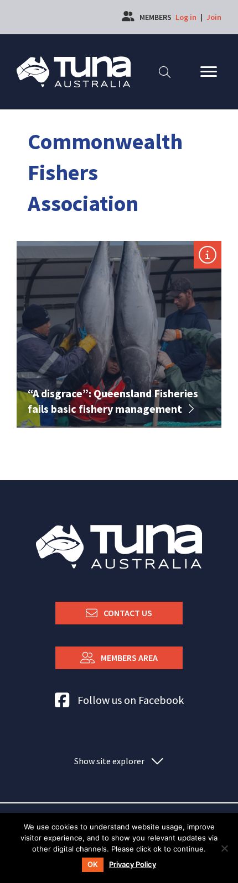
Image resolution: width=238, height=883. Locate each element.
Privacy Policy (132, 864)
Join (213, 17)
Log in (185, 17)
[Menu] (208, 71)
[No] (224, 848)
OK (92, 864)
